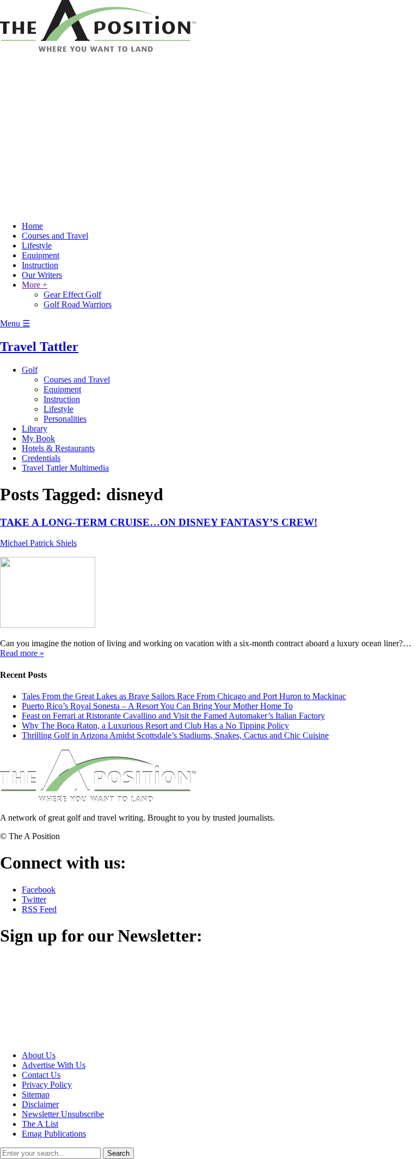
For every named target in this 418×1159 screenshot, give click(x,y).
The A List (40, 1123)
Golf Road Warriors (78, 304)
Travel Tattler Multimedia (65, 467)
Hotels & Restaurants (58, 448)
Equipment (40, 255)
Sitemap (36, 1094)
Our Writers (42, 275)
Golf (30, 369)
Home (32, 225)
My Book (38, 438)
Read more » (22, 653)
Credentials (41, 458)
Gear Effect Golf (72, 294)
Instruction (40, 265)
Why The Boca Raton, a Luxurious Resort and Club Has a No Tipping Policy (155, 725)
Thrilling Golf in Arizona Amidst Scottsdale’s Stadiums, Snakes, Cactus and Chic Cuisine (175, 735)
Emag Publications (54, 1133)
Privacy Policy (47, 1084)
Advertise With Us (53, 1065)
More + (34, 284)
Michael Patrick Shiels (38, 543)
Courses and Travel (55, 235)
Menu (15, 323)
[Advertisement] (209, 136)
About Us (39, 1055)
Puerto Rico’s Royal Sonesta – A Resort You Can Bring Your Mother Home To (157, 706)
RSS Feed (39, 909)
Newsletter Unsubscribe (63, 1114)
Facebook (39, 889)
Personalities (65, 418)
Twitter (34, 899)
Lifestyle (37, 245)
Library (34, 428)
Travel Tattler (39, 346)
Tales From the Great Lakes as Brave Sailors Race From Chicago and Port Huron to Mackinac (184, 696)
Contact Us (41, 1074)
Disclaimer (40, 1104)
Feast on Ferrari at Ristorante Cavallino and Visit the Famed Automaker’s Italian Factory (173, 715)
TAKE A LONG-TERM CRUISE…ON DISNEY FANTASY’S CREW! (158, 522)
